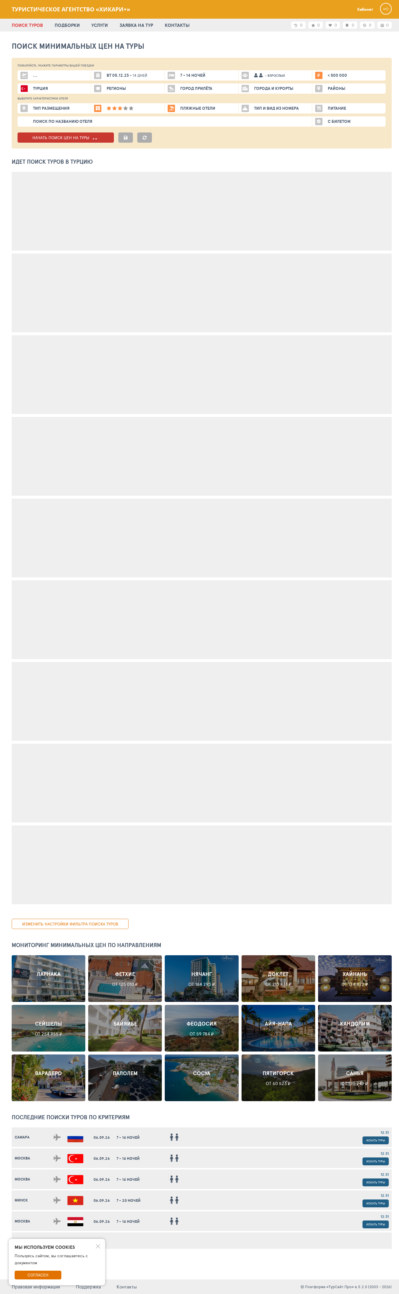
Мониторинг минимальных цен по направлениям (86, 945)
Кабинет (365, 9)
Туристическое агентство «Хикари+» (71, 9)
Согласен (37, 1275)
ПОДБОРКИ (67, 25)
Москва (22, 1158)
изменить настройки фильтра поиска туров (70, 924)
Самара (22, 1137)
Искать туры (375, 1140)
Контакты (127, 1286)
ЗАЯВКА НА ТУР (136, 25)
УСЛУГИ (99, 25)
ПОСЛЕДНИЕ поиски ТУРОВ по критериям (71, 1117)
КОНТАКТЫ (177, 25)
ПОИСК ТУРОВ (27, 25)
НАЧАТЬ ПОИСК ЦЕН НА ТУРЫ (61, 137)
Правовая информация (36, 1286)
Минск (21, 1200)
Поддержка (88, 1286)
